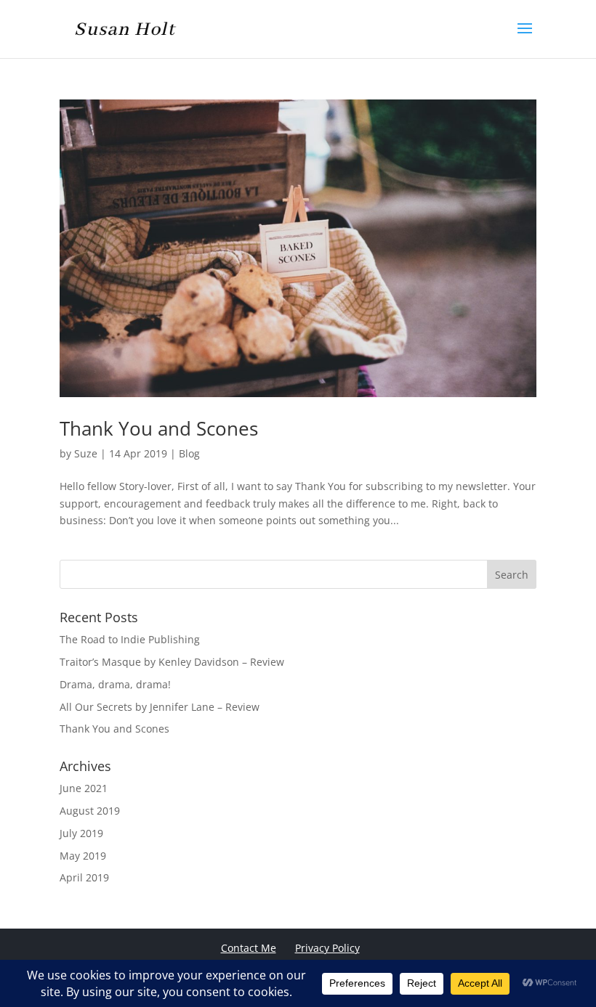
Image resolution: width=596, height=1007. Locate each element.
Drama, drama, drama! (115, 684)
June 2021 (84, 788)
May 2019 (83, 856)
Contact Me (248, 948)
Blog (189, 453)
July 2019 (81, 833)
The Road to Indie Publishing (130, 639)
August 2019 (90, 811)
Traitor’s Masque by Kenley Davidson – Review (172, 662)
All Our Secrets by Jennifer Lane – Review (159, 707)
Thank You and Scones (159, 428)
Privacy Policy (327, 948)
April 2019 (84, 877)
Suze (85, 453)
